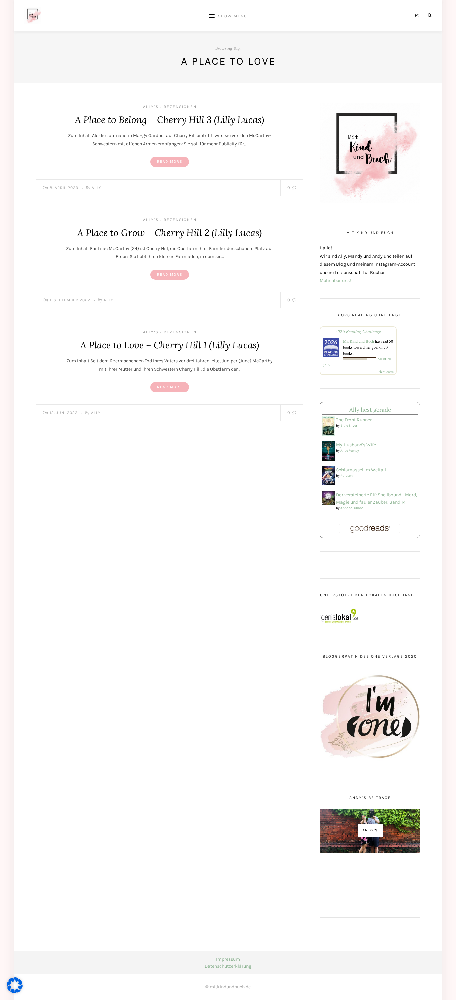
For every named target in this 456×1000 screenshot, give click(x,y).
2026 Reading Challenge (358, 331)
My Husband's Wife (356, 445)
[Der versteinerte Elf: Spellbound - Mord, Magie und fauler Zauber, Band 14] (328, 497)
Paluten (346, 476)
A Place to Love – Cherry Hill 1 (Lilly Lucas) (169, 345)
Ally (96, 187)
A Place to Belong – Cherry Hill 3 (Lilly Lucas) (169, 120)
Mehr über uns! (335, 280)
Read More (169, 161)
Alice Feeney (349, 451)
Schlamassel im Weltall (361, 470)
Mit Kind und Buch (358, 341)
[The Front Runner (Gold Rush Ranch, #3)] (328, 426)
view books (386, 371)
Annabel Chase (351, 508)
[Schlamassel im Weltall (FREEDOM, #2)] (328, 475)
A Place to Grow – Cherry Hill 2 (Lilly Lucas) (169, 233)
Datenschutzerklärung (228, 966)
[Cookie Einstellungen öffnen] (15, 992)
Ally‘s (151, 106)
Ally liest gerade (370, 409)
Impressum (228, 959)
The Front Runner (354, 420)
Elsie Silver (348, 426)
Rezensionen (180, 106)
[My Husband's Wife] (328, 451)
